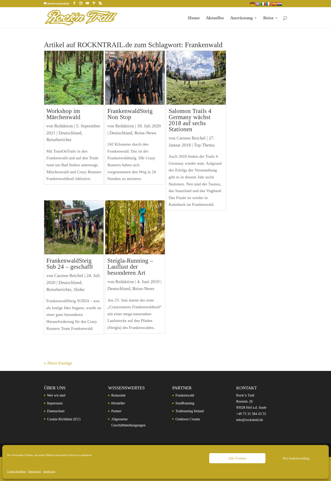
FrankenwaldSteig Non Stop (130, 114)
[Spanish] (274, 4)
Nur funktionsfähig (296, 458)
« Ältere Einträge (58, 363)
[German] (252, 4)
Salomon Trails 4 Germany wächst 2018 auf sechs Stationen (190, 120)
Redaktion (63, 125)
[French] (268, 4)
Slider (79, 289)
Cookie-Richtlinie (16, 471)
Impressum (49, 471)
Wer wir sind (56, 395)
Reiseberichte (58, 139)
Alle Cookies (237, 458)
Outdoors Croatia (187, 419)
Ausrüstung (241, 18)
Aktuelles (215, 18)
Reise (268, 18)
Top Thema (204, 144)
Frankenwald (184, 395)
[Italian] (263, 4)
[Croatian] (279, 4)
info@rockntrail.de (249, 420)
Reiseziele (118, 395)
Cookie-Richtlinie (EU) (63, 419)
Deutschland (70, 132)
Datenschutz (34, 471)
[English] (257, 4)
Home (194, 18)
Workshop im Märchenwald (63, 114)
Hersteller (118, 403)
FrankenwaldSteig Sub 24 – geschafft (69, 263)
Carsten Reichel (68, 275)
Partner (116, 411)
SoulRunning (184, 403)
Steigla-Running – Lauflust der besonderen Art (130, 266)
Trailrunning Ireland (189, 411)
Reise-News (145, 132)
